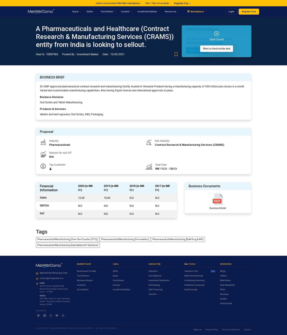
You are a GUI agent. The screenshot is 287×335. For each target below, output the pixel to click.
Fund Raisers (83, 275)
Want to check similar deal (216, 48)
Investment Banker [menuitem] (147, 11)
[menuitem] (197, 12)
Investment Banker (121, 289)
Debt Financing (155, 289)
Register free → (182, 3)
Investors (81, 285)
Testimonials (226, 303)
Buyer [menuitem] (75, 11)
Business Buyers (85, 280)
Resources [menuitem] (170, 11)
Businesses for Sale (86, 271)
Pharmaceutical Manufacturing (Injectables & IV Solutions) (67, 245)
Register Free (249, 11)
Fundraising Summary (194, 280)
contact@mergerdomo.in (51, 278)
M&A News (225, 280)
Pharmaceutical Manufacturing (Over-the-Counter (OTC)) (67, 239)
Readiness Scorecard (194, 285)
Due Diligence (154, 275)
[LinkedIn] (44, 315)
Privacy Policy (212, 330)
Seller (115, 271)
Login (231, 11)
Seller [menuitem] (90, 11)
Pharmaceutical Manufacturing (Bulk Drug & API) (177, 239)
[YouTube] (56, 315)
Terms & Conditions (231, 330)
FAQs (222, 289)
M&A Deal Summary (193, 275)
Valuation (152, 271)
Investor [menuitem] (125, 11)
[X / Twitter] (50, 315)
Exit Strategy (154, 285)
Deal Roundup (190, 289)
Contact (247, 330)
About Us (197, 330)
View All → (153, 294)
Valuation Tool (199, 271)
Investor (116, 285)
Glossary (224, 294)
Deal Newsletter (227, 285)
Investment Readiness (158, 280)
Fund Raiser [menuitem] (107, 11)
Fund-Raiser (118, 280)
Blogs (223, 271)
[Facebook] (38, 315)
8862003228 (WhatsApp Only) (54, 273)
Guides (223, 299)
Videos (223, 275)
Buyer (115, 275)
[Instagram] (62, 315)
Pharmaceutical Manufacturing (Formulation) (125, 239)
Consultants (83, 289)
